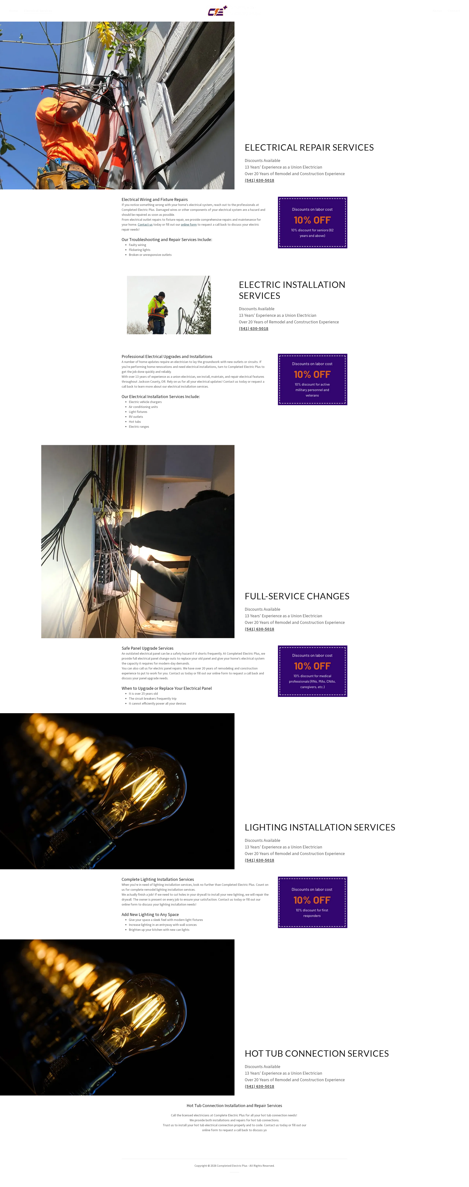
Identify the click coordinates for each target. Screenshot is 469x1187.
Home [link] (13, 11)
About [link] (437, 11)
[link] (234, 10)
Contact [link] (454, 11)
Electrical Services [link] (38, 11)
